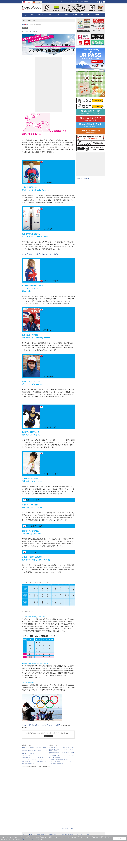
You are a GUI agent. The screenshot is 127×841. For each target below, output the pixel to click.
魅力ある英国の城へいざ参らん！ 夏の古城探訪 (33, 757)
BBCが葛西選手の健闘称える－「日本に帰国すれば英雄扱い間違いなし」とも (61, 756)
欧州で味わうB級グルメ (27, 755)
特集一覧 (25, 27)
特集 (27, 24)
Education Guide (91, 131)
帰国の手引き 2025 (90, 112)
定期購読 (86, 1)
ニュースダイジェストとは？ (63, 1)
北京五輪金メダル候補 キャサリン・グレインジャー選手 (61, 753)
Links (88, 834)
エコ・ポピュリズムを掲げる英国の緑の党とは (33, 759)
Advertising (91, 1)
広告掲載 (81, 1)
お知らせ (25, 834)
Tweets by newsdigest (82, 178)
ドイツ (37, 1)
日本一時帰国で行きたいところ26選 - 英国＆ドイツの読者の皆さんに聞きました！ (34, 762)
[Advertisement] (48, 85)
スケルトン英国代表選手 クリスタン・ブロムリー (60, 761)
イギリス (27, 1)
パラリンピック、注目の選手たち (56, 763)
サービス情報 (37, 834)
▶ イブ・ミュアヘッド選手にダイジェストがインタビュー (40, 254)
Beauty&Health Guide (90, 125)
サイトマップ (57, 834)
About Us (70, 834)
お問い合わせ (44, 834)
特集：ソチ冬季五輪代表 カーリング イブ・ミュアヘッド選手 (41, 725)
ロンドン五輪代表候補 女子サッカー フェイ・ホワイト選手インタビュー (61, 750)
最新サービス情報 (89, 31)
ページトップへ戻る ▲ (68, 828)
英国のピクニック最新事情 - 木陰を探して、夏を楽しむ (34, 748)
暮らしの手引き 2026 (91, 118)
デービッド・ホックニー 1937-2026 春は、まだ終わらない (35, 751)
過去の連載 (64, 834)
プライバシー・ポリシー (29, 839)
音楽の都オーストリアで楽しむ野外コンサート (33, 753)
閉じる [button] (119, 838)
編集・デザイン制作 (74, 1)
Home (23, 24)
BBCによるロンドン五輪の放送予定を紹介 (59, 759)
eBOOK (30, 834)
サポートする (48, 735)
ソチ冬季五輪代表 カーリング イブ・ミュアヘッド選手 (61, 747)
